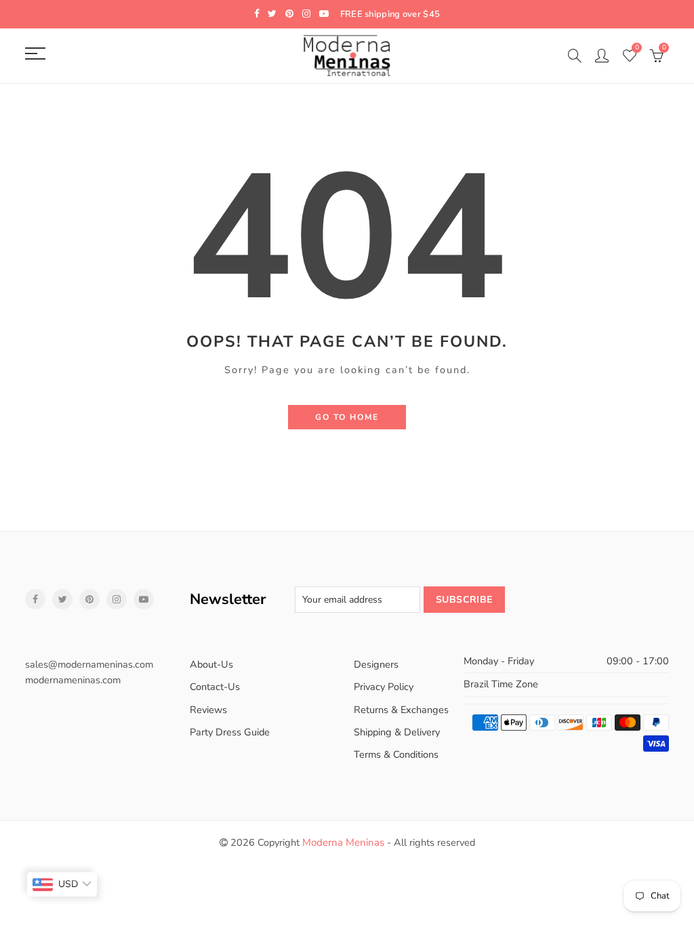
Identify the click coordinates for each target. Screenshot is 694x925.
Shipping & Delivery (397, 732)
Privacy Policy (383, 686)
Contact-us (215, 686)
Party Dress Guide (230, 732)
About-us (211, 664)
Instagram (116, 599)
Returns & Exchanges (401, 709)
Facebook (35, 599)
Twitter (62, 599)
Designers (376, 664)
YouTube (144, 599)
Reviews (208, 709)
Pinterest (89, 599)
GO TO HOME (347, 417)
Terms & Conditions (396, 754)
